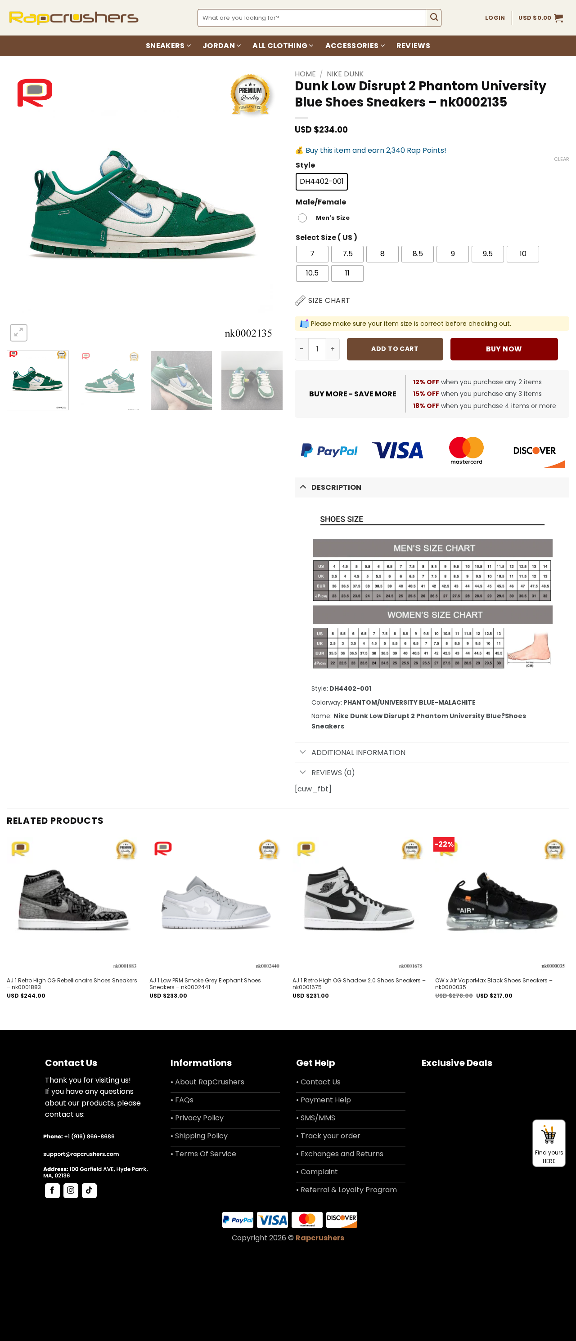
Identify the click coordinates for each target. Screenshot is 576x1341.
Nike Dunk (345, 74)
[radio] (322, 182)
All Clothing (279, 45)
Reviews (413, 45)
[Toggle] (303, 486)
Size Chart (329, 300)
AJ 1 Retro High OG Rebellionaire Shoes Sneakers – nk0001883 (72, 984)
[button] (540, 18)
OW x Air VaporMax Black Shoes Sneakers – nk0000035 (494, 984)
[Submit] (433, 18)
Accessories (352, 45)
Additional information (358, 752)
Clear (561, 159)
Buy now (504, 349)
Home (305, 74)
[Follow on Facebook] (52, 1191)
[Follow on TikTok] (89, 1191)
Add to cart (394, 348)
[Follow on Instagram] (70, 1191)
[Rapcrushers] (74, 17)
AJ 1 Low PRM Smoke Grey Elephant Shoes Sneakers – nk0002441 (205, 984)
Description (336, 487)
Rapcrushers (320, 1238)
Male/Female (321, 202)
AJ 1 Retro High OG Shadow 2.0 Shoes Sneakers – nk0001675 (359, 984)
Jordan (218, 45)
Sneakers (165, 45)
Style (305, 165)
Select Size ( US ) (326, 238)
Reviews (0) (333, 773)
